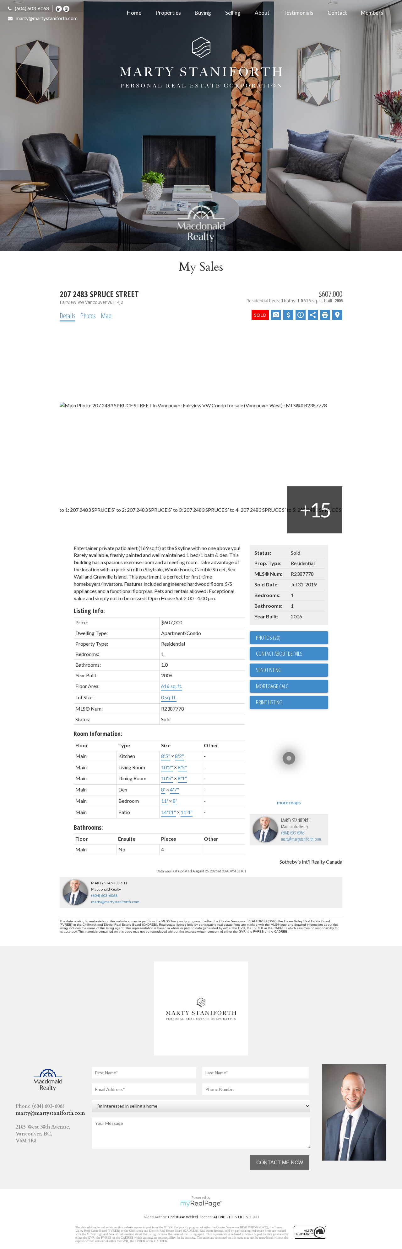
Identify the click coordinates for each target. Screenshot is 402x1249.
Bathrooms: (88, 827)
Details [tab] (67, 315)
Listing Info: (89, 610)
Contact (337, 12)
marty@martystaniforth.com (47, 18)
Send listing (268, 670)
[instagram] (67, 8)
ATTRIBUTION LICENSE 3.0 (235, 1217)
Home (134, 12)
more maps (289, 802)
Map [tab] (106, 315)
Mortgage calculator (292, 686)
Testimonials (298, 12)
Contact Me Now (279, 1162)
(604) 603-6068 (32, 8)
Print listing (269, 702)
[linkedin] (59, 8)
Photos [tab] (88, 315)
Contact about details (279, 653)
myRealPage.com (201, 1203)
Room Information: (98, 733)
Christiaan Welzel (183, 1217)
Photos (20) (268, 637)
